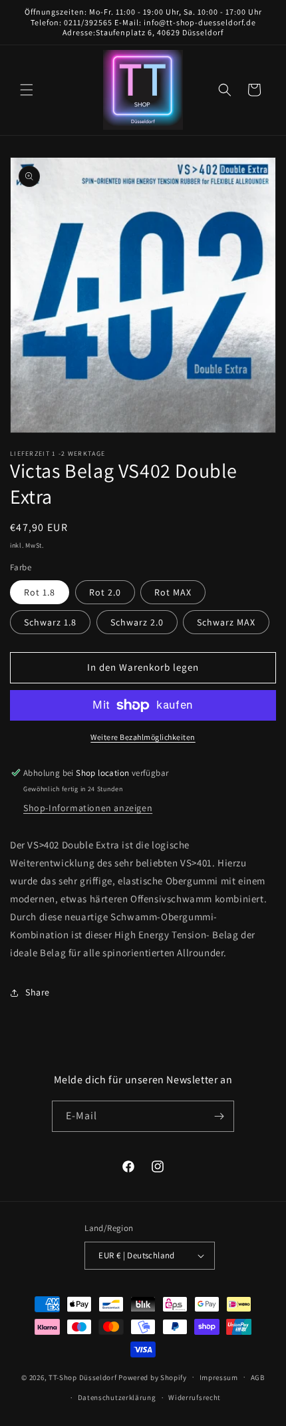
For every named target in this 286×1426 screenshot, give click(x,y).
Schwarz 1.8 (50, 622)
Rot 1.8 (39, 592)
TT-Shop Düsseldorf (83, 1376)
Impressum (219, 1377)
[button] (26, 89)
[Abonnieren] (218, 1116)
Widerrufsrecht (194, 1397)
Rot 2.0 (105, 592)
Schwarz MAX (226, 622)
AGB (258, 1377)
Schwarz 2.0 (137, 622)
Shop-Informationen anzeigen (87, 808)
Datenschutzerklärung (117, 1397)
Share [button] (37, 992)
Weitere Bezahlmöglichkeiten (143, 737)
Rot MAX (173, 592)
